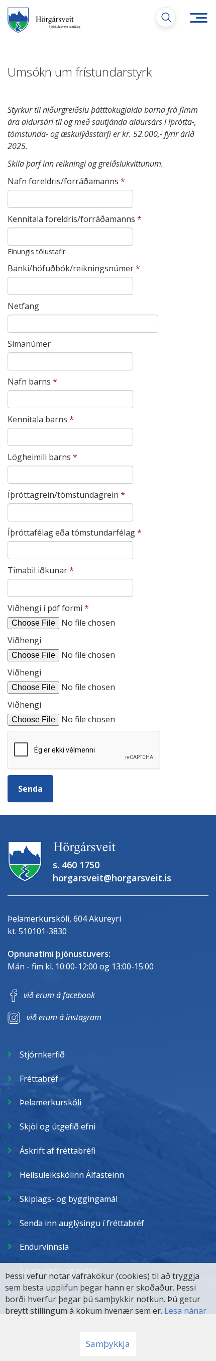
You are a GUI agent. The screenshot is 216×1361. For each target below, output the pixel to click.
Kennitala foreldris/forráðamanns (71, 218)
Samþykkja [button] (108, 1343)
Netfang (23, 306)
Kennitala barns (37, 419)
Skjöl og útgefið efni (57, 1126)
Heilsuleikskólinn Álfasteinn (72, 1174)
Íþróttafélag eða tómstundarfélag (71, 532)
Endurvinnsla (44, 1246)
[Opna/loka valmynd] (198, 17)
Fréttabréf (39, 1078)
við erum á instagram (64, 1017)
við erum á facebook (59, 995)
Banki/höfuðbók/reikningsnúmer (71, 268)
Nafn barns (29, 381)
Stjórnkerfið (42, 1054)
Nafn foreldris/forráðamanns (63, 181)
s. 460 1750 (76, 865)
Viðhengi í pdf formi (45, 608)
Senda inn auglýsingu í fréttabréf (82, 1223)
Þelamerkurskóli (50, 1102)
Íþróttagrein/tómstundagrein (63, 494)
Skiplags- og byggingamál (69, 1198)
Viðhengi (24, 640)
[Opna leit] (166, 17)
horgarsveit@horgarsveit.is (112, 878)
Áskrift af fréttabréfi (57, 1150)
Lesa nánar (185, 1310)
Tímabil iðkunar (37, 570)
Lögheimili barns (39, 457)
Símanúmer (29, 343)
